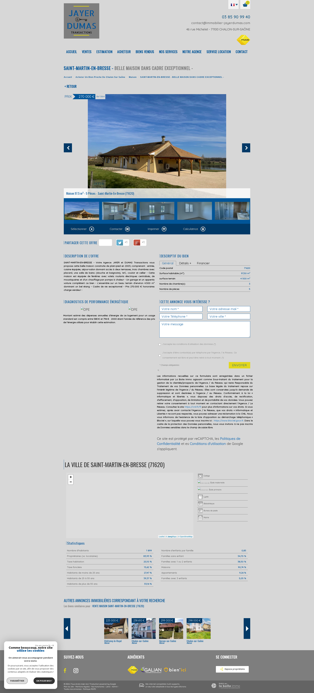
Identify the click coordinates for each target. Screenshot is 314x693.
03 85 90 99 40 (236, 16)
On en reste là (42, 645)
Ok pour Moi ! (44, 680)
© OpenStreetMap (185, 536)
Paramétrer (17, 680)
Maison (133, 77)
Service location (219, 51)
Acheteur (124, 51)
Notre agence (192, 51)
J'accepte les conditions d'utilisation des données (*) (189, 344)
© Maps (171, 536)
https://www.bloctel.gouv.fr (228, 420)
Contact (242, 51)
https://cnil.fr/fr (193, 406)
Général (168, 263)
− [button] (71, 482)
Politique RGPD (89, 689)
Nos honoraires (97, 686)
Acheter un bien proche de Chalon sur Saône (100, 77)
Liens (108, 686)
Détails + (185, 263)
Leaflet (161, 536)
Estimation (104, 51)
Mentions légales (82, 686)
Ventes (87, 51)
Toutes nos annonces (72, 689)
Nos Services (168, 51)
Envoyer (239, 365)
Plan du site (69, 686)
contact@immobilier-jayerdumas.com (220, 23)
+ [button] (71, 477)
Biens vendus (145, 51)
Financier (203, 263)
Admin (115, 686)
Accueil (71, 51)
